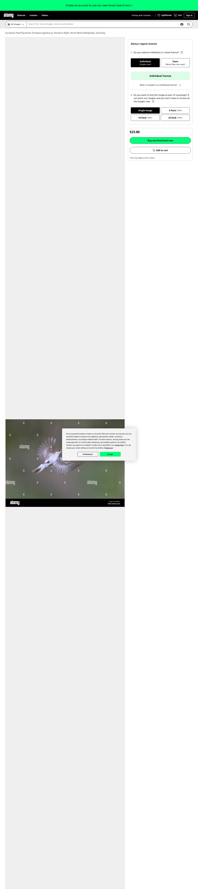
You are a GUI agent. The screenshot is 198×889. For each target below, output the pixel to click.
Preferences (88, 454)
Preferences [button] (108, 448)
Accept (110, 454)
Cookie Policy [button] (119, 445)
